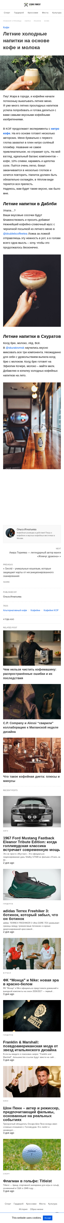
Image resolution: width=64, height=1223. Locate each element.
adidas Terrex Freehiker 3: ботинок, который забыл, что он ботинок (30, 915)
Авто (5, 831)
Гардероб (19, 13)
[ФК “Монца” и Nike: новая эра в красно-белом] (32, 953)
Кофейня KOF (51, 610)
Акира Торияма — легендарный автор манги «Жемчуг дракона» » (35, 554)
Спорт (7, 13)
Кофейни (35, 610)
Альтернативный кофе (15, 610)
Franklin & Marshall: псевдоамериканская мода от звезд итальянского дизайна (30, 1046)
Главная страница (12, 21)
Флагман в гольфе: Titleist (27, 1181)
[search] (59, 5)
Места (45, 13)
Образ (28, 21)
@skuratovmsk (15, 347)
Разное (37, 21)
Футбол (7, 973)
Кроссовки (33, 13)
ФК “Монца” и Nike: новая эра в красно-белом (31, 982)
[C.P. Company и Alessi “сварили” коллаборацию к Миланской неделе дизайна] (32, 701)
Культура (57, 13)
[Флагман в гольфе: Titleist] (32, 1154)
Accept (47, 1218)
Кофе (46, 21)
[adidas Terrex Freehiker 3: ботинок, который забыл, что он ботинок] (32, 884)
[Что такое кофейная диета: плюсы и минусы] (32, 755)
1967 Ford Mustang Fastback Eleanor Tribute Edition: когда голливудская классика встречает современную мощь (31, 844)
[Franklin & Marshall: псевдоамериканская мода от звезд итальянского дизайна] (32, 1015)
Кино (5, 1101)
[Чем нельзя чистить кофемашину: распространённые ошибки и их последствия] (32, 648)
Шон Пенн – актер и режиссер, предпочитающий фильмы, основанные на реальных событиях (31, 1114)
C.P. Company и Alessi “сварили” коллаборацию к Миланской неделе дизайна (30, 727)
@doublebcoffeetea (15, 233)
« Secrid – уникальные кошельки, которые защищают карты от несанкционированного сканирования (28, 572)
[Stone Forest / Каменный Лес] (32, 4)
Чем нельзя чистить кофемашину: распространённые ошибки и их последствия (29, 674)
